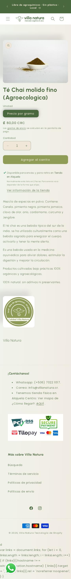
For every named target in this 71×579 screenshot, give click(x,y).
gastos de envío (16, 128)
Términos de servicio (23, 474)
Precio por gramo (20, 114)
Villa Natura (26, 532)
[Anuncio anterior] (7, 6)
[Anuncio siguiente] (63, 6)
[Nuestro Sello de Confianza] (19, 321)
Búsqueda (15, 465)
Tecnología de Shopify (48, 532)
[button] (8, 19)
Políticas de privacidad (25, 483)
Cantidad (9, 138)
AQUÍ (40, 403)
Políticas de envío (21, 491)
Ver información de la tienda (28, 190)
